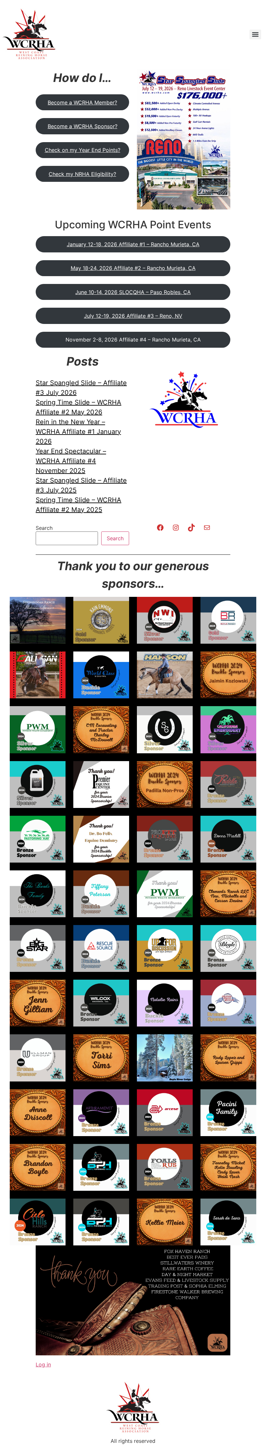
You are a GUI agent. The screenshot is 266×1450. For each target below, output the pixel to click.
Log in (43, 1364)
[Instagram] (176, 527)
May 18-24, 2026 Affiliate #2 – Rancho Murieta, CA (133, 268)
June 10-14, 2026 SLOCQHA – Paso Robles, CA (133, 292)
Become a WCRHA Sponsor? (82, 126)
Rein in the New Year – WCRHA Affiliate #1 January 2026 (78, 431)
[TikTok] (191, 527)
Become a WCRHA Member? (82, 102)
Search (44, 527)
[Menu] (255, 34)
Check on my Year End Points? (82, 150)
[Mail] (207, 527)
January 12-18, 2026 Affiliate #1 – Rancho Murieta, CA (133, 244)
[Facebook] (160, 527)
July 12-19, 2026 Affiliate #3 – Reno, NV (133, 316)
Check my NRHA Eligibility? (82, 174)
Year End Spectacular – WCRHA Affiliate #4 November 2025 (71, 461)
